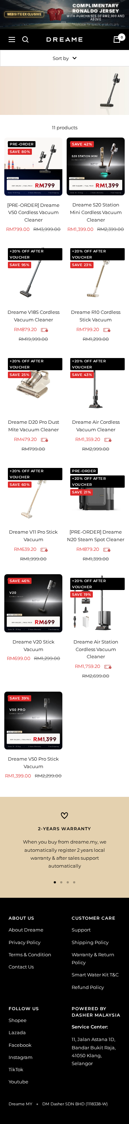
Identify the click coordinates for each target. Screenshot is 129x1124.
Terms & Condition (30, 954)
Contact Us (21, 967)
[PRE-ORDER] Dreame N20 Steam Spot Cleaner (95, 535)
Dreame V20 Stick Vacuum (33, 645)
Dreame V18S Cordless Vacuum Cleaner (33, 315)
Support (81, 930)
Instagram (21, 1057)
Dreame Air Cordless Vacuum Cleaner (96, 425)
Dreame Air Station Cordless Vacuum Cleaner (95, 649)
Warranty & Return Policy (93, 958)
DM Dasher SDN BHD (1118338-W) (75, 1103)
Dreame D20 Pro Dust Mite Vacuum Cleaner (33, 425)
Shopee (18, 1020)
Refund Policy (88, 987)
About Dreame (26, 930)
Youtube (18, 1081)
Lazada (17, 1032)
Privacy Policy (24, 942)
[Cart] (116, 39)
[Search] (25, 39)
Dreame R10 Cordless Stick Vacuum (95, 315)
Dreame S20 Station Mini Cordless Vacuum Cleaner (96, 212)
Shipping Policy (90, 942)
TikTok (16, 1069)
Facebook (20, 1045)
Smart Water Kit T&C (95, 974)
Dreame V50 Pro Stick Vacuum (33, 762)
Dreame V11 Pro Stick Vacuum (33, 535)
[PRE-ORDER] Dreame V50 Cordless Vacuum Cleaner (33, 212)
